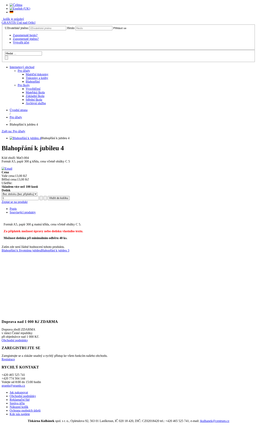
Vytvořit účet (21, 42)
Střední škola (34, 99)
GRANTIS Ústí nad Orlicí (18, 22)
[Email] (7, 168)
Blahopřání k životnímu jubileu (21, 250)
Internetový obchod (22, 67)
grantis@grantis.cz (13, 385)
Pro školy (24, 85)
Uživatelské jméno (16, 28)
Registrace (8, 359)
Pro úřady (24, 70)
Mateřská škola (35, 92)
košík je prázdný (13, 19)
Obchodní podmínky (15, 340)
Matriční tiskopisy (37, 74)
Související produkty (23, 212)
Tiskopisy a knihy (37, 78)
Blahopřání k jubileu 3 (55, 250)
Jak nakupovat (19, 392)
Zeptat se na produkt (15, 202)
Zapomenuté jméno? (26, 39)
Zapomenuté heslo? (25, 35)
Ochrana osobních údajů (25, 410)
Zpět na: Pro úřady (13, 131)
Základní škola (35, 96)
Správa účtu (17, 403)
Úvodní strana (19, 110)
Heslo (70, 28)
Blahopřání (33, 81)
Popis (13, 208)
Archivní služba (36, 103)
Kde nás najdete (20, 414)
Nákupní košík (19, 407)
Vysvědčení (33, 88)
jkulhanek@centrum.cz (214, 421)
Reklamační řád (20, 399)
